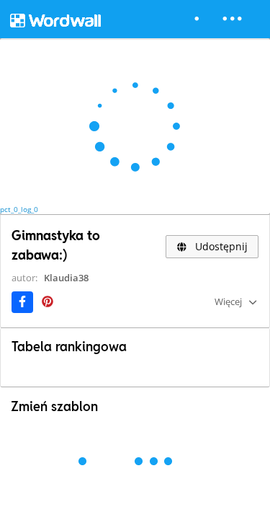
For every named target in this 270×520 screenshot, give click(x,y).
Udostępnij (220, 246)
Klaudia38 (66, 277)
